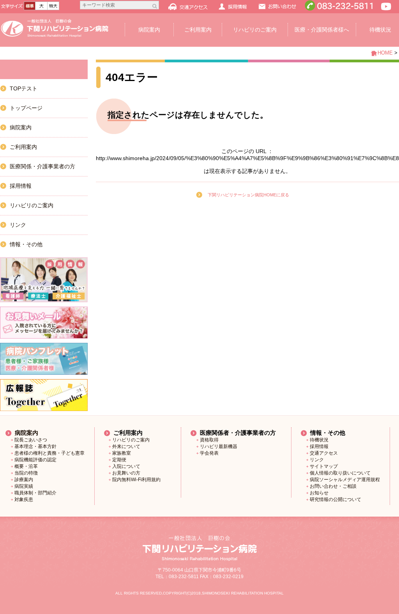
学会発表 (209, 453)
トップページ (26, 108)
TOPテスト (23, 88)
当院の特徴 (26, 473)
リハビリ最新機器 (218, 446)
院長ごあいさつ (30, 440)
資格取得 (209, 440)
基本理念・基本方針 (35, 446)
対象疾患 (23, 499)
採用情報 (21, 186)
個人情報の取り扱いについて (340, 473)
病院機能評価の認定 (35, 459)
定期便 (119, 459)
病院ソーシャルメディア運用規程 (345, 479)
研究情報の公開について (335, 499)
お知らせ (319, 493)
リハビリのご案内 (255, 29)
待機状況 (319, 440)
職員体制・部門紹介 (35, 493)
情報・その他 (26, 244)
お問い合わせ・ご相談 (333, 486)
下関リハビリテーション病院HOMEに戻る (248, 194)
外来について (126, 446)
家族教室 (121, 453)
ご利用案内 (198, 29)
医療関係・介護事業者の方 (42, 166)
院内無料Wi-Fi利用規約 (136, 479)
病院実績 (23, 486)
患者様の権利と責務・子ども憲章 (49, 453)
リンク (18, 225)
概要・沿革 (26, 466)
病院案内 (149, 29)
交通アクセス (324, 453)
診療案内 (23, 479)
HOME (385, 53)
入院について (126, 466)
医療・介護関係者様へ (322, 29)
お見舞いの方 (126, 473)
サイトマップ (324, 466)
